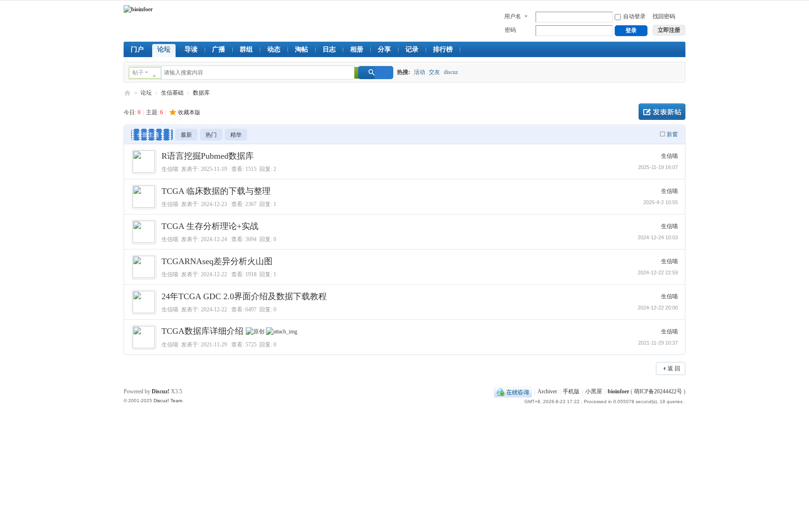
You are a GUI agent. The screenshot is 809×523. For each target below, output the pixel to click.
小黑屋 (593, 391)
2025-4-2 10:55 (660, 202)
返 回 (674, 368)
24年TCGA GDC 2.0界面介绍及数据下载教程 (244, 296)
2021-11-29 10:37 (658, 343)
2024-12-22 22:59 (658, 272)
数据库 (201, 92)
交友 (434, 72)
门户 (137, 49)
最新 (186, 135)
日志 (329, 49)
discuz (451, 72)
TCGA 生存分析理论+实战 (210, 226)
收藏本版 (189, 112)
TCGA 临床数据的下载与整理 (216, 191)
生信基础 (172, 92)
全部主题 (148, 135)
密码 (510, 30)
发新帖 (662, 111)
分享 (384, 49)
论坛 (163, 49)
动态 (273, 49)
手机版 (571, 391)
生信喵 (170, 169)
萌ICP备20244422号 (658, 391)
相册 (356, 49)
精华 (236, 135)
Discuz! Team (168, 400)
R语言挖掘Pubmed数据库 (208, 156)
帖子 (138, 72)
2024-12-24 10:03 (658, 237)
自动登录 (634, 16)
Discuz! (160, 391)
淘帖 (301, 49)
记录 (412, 49)
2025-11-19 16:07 (658, 167)
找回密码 (664, 16)
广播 (218, 49)
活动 (419, 72)
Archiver (547, 391)
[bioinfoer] (138, 9)
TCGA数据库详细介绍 (202, 331)
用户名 (512, 16)
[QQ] (513, 391)
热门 (211, 135)
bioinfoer (127, 93)
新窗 (672, 134)
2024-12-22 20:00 (658, 307)
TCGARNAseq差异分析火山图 (217, 261)
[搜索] (375, 72)
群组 (246, 49)
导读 (191, 49)
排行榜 (443, 49)
